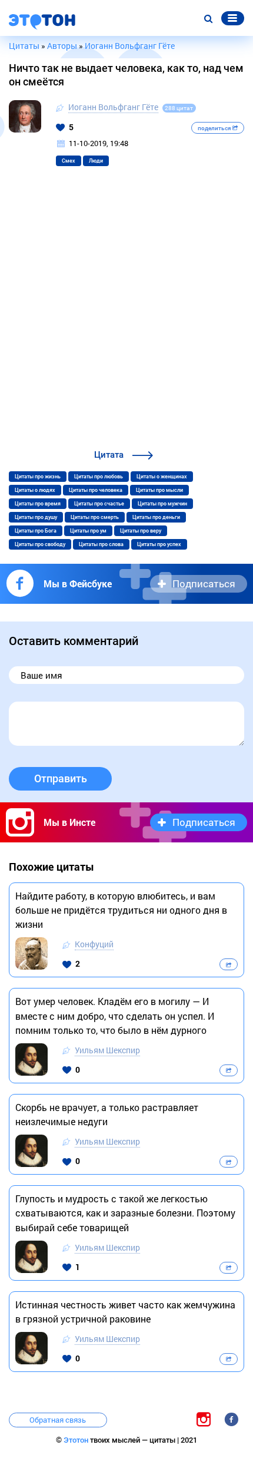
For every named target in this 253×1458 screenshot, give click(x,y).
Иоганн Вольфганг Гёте (113, 107)
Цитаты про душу (36, 517)
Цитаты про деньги (156, 517)
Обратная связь (57, 1419)
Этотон (77, 1440)
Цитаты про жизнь (38, 477)
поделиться (215, 128)
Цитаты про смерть (95, 517)
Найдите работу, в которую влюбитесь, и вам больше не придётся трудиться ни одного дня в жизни (121, 910)
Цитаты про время (38, 504)
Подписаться (203, 583)
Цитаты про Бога (35, 531)
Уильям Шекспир (107, 1050)
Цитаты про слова (101, 544)
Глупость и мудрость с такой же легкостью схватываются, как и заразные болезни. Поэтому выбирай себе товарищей (125, 1212)
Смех (68, 161)
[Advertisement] (126, 315)
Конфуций (94, 944)
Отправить (60, 778)
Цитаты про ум (88, 531)
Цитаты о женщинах (162, 477)
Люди (96, 161)
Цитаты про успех (159, 544)
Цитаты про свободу (40, 544)
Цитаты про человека (95, 490)
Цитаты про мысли (159, 490)
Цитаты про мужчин (162, 504)
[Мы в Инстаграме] (204, 1419)
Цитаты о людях (35, 490)
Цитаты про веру (140, 531)
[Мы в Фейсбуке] (231, 1419)
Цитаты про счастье (99, 504)
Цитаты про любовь (98, 477)
